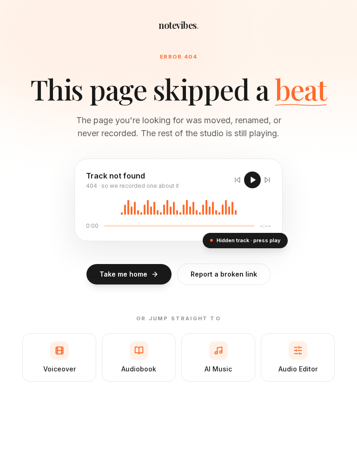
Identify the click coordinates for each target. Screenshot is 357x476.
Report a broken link (224, 274)
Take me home (123, 274)
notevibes (178, 25)
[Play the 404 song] (252, 180)
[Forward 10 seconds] (267, 180)
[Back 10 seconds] (237, 180)
